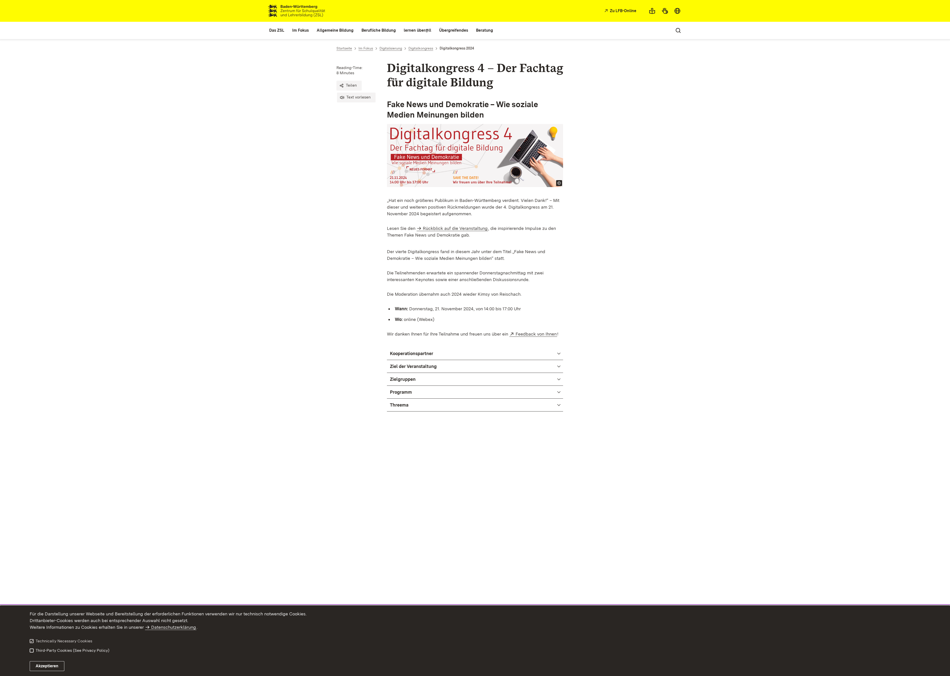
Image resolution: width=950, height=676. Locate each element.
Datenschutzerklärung (173, 627)
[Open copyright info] (559, 183)
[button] (349, 86)
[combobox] (677, 11)
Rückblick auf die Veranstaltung (455, 228)
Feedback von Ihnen (536, 334)
